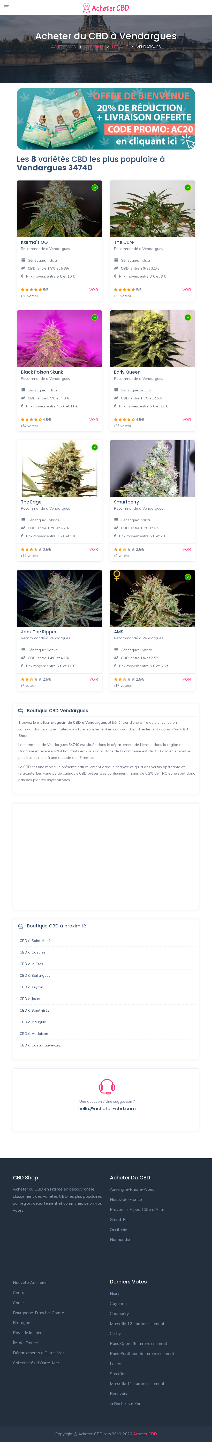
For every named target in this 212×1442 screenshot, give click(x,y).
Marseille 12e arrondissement (137, 1323)
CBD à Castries (33, 952)
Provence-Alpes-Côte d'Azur (137, 1209)
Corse (18, 1302)
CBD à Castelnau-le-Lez (40, 1045)
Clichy (115, 1333)
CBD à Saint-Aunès (36, 940)
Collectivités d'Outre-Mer (36, 1362)
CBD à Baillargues (35, 975)
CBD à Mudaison (34, 1033)
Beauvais (118, 1393)
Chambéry (119, 1313)
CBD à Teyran (31, 987)
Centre (19, 1292)
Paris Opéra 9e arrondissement (138, 1343)
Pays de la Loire (27, 1332)
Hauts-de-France (126, 1199)
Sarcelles (118, 1373)
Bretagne (21, 1322)
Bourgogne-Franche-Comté (38, 1312)
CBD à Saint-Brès (34, 1010)
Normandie (120, 1239)
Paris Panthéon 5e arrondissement (142, 1353)
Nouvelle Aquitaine (30, 1282)
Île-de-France (25, 1342)
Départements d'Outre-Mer (38, 1352)
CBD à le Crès (31, 964)
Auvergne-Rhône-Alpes (132, 1189)
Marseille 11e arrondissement (137, 1383)
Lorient (116, 1363)
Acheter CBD (145, 1433)
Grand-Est (119, 1219)
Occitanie (118, 1229)
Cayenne (118, 1303)
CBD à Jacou (30, 998)
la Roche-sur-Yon (125, 1403)
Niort (114, 1293)
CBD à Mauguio (33, 1022)
